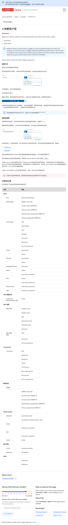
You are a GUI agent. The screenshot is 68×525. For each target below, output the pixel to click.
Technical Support (41, 512)
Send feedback (7, 513)
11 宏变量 (22, 17)
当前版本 (28, 4)
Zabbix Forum (57, 515)
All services (39, 515)
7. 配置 (16, 17)
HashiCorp (7, 147)
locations (16, 54)
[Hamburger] (64, 10)
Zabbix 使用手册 (7, 17)
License (34, 522)
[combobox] (41, 9)
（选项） (46, 158)
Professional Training (59, 512)
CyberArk (7, 150)
